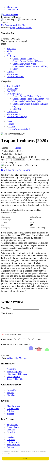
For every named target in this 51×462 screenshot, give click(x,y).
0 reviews (17, 165)
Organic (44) (12, 111)
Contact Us (12, 390)
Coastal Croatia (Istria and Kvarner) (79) (30, 99)
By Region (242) (14, 93)
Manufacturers (13, 406)
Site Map (11, 395)
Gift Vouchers (13, 408)
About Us (11, 369)
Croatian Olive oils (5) (17, 116)
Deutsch (32, 19)
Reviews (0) (24, 170)
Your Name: (6, 308)
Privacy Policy (13, 376)
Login (12, 27)
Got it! (25, 458)
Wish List (11, 429)
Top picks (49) (13, 86)
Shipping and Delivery (17, 374)
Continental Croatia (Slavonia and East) (30, 66)
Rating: (4, 339)
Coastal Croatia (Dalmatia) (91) (26, 96)
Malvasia (23, 358)
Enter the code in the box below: (15, 344)
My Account (12, 7)
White (9, 51)
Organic (10, 71)
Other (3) (16, 109)
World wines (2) (14, 114)
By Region (12, 56)
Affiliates (11, 411)
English (14, 19)
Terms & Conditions (16, 379)
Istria (15, 358)
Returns (10, 392)
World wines (12, 74)
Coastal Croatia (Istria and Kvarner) (28, 61)
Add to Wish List (41, 159)
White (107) (12, 88)
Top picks (11, 48)
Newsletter (11, 432)
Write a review (31, 165)
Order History (13, 427)
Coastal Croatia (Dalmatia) (24, 59)
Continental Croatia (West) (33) (26, 101)
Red (8, 53)
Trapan (18, 148)
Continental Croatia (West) (24, 64)
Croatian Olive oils (15, 76)
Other (15, 69)
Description (6, 170)
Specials (10, 413)
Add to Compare (8, 162)
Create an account (24, 27)
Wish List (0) (12, 9)
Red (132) (11, 91)
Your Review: (7, 313)
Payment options (14, 371)
